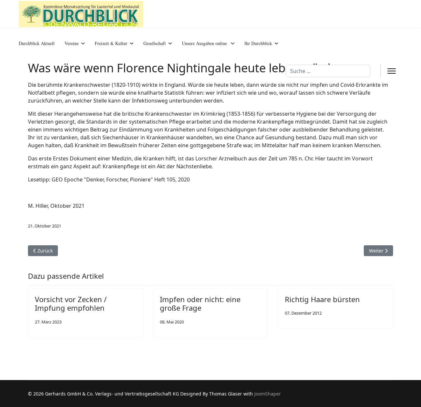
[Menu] (391, 71)
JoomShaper (267, 394)
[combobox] (328, 71)
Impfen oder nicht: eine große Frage (200, 303)
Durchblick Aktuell (37, 43)
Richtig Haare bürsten (322, 299)
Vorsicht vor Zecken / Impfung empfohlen (71, 303)
